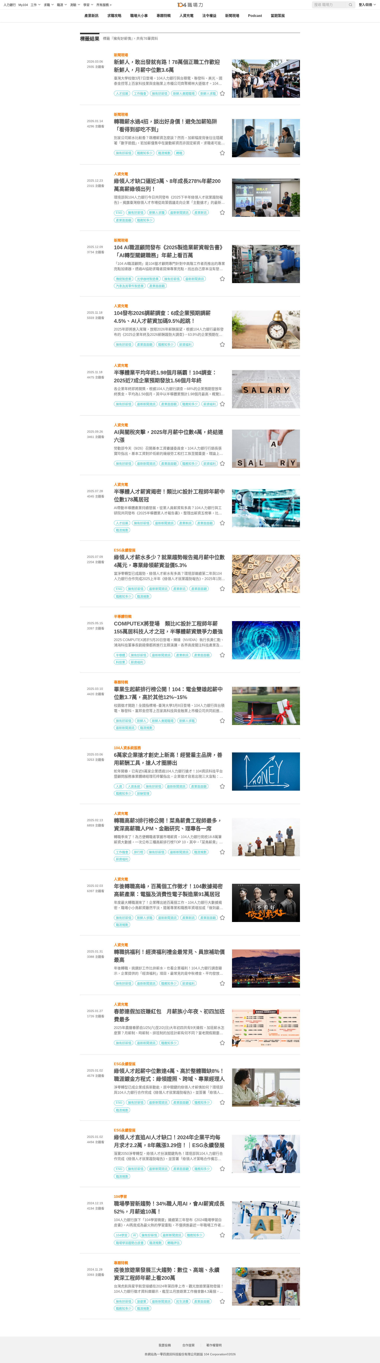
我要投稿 (165, 1345)
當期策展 (278, 16)
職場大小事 (139, 16)
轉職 (179, 153)
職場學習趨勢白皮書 (130, 1243)
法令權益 (209, 16)
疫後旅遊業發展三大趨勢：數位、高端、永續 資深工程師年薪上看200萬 (169, 1274)
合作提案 (188, 1345)
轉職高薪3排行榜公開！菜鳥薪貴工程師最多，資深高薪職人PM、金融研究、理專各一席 (168, 825)
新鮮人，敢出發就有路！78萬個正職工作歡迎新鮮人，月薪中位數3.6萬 (167, 66)
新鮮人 (141, 721)
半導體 (120, 655)
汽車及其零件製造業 (130, 286)
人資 (119, 786)
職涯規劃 (164, 153)
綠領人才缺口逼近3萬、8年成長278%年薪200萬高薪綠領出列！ (167, 185)
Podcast (255, 16)
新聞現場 (232, 16)
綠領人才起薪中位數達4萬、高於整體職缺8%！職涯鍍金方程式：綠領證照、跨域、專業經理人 (169, 1075)
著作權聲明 (214, 1345)
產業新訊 (91, 16)
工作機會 (140, 93)
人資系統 (134, 786)
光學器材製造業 (148, 279)
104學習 (120, 1196)
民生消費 (182, 1301)
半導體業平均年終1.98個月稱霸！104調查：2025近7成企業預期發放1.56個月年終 (165, 376)
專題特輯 (164, 16)
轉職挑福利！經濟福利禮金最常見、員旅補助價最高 (169, 956)
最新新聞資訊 (179, 212)
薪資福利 (185, 344)
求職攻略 (114, 16)
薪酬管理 (143, 793)
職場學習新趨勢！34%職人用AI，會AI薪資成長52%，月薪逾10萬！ (169, 1208)
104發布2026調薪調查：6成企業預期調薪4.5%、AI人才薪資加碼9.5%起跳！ (162, 317)
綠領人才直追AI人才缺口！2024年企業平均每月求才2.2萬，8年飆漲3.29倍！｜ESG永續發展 (169, 1141)
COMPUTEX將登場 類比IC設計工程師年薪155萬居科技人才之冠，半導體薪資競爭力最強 (168, 627)
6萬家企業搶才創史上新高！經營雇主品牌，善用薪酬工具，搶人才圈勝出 (168, 759)
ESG (119, 212)
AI (134, 1235)
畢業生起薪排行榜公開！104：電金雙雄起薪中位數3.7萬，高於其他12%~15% (168, 693)
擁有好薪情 (159, 93)
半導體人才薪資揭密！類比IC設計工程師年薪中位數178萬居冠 (169, 496)
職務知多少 (144, 153)
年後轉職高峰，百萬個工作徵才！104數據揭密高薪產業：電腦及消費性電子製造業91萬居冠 (168, 890)
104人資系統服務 (127, 747)
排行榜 (138, 852)
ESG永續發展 (124, 549)
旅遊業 (141, 1301)
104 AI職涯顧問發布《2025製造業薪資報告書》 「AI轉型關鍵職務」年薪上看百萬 (169, 251)
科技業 (120, 662)
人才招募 (122, 93)
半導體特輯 (123, 616)
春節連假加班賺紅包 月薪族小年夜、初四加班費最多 (169, 1015)
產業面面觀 (123, 220)
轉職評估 (173, 1243)
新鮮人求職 (208, 93)
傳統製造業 (123, 279)
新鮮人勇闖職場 (184, 93)
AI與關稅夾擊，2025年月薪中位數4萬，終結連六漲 (168, 436)
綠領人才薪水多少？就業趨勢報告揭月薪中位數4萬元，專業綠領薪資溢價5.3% (169, 561)
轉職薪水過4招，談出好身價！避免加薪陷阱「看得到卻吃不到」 (165, 125)
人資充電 (186, 16)
